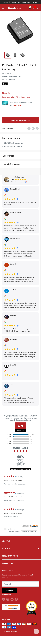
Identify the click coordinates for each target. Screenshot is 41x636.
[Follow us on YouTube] (12, 599)
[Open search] (26, 8)
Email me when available (20, 120)
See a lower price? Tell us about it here (16, 97)
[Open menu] (3, 8)
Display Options (14, 532)
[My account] (37, 8)
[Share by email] (33, 128)
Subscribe (9, 590)
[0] (33, 8)
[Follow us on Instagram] (7, 599)
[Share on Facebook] (29, 128)
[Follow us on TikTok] (16, 599)
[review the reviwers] (5, 196)
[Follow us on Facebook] (3, 599)
